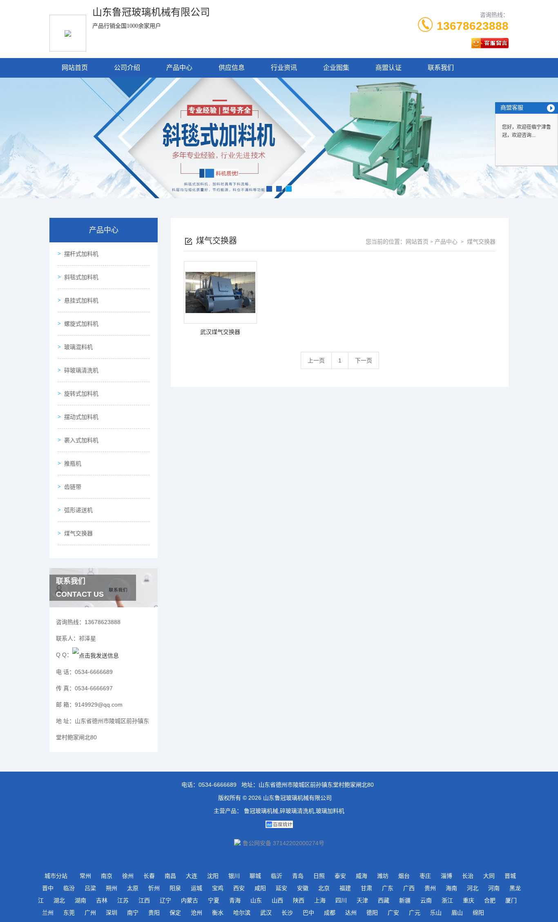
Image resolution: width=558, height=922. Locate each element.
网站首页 (75, 67)
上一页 (316, 360)
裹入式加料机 (81, 440)
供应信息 (232, 67)
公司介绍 (127, 67)
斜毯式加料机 (81, 277)
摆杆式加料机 (81, 254)
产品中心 (179, 67)
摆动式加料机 (81, 417)
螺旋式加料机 (81, 323)
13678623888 (473, 26)
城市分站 (56, 876)
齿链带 (72, 486)
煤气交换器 (78, 533)
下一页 (363, 360)
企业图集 (336, 67)
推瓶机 (72, 463)
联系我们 (441, 67)
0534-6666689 (218, 784)
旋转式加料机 (81, 393)
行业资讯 (284, 67)
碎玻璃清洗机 (81, 370)
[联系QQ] (95, 654)
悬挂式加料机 (81, 300)
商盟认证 (388, 67)
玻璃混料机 (78, 347)
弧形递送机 (78, 510)
